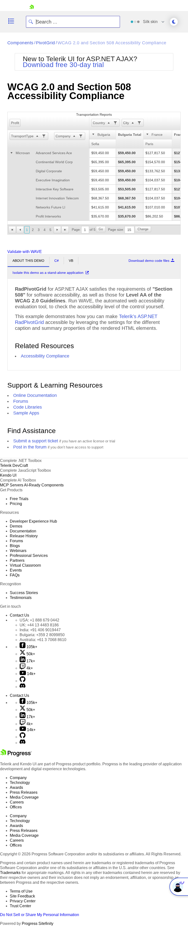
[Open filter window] (115, 122)
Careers (17, 802)
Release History (24, 536)
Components (20, 42)
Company (63, 136)
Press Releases (23, 792)
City (126, 123)
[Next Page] (57, 229)
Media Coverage (24, 797)
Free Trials (19, 499)
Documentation (23, 531)
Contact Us (19, 615)
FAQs (15, 575)
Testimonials (21, 598)
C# (56, 261)
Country (99, 123)
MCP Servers (11, 485)
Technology (20, 783)
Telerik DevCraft (14, 465)
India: (40, 630)
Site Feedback (22, 896)
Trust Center (20, 906)
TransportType (22, 136)
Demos (16, 526)
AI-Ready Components (44, 485)
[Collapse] (93, 134)
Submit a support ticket (35, 440)
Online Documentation (35, 395)
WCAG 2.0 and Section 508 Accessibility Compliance (112, 42)
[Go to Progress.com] (16, 755)
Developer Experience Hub (33, 521)
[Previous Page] (20, 229)
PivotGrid (45, 42)
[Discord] (22, 687)
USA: (39, 620)
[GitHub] (22, 681)
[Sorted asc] (108, 122)
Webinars (18, 551)
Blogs (15, 546)
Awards (16, 787)
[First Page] (12, 229)
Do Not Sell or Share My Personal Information (39, 915)
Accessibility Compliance (45, 356)
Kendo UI (8, 475)
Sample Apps (26, 413)
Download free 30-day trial (63, 65)
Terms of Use (21, 891)
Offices (16, 807)
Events (16, 570)
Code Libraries (27, 407)
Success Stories (24, 593)
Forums (20, 401)
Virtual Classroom (25, 565)
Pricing (16, 504)
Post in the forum (30, 447)
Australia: (43, 640)
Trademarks (10, 873)
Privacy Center (22, 901)
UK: (39, 625)
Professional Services (29, 555)
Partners (17, 560)
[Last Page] (65, 229)
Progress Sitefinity (37, 923)
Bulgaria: (42, 635)
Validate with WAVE (24, 252)
